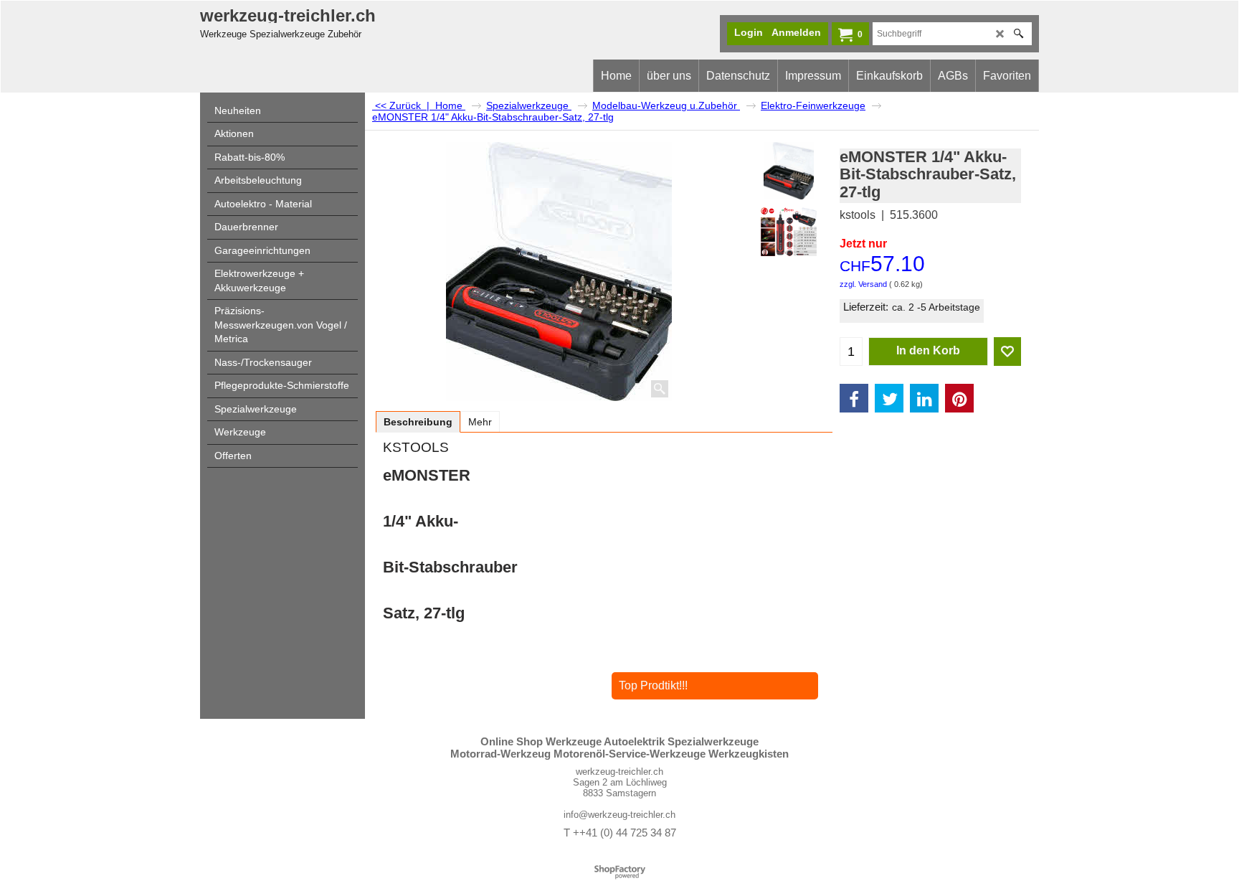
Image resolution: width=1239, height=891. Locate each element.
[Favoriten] (1007, 351)
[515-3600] (788, 231)
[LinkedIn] (924, 398)
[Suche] (1018, 33)
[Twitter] (889, 398)
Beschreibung (418, 422)
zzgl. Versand (863, 284)
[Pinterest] (959, 398)
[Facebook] (854, 398)
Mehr (480, 422)
